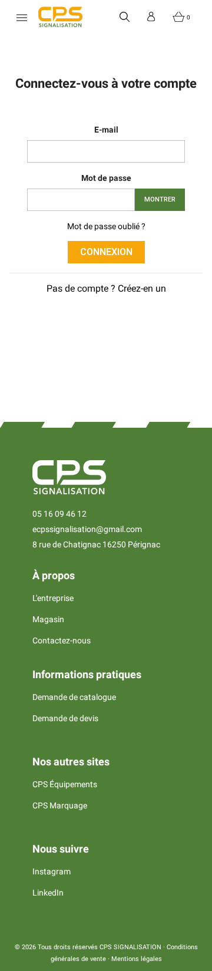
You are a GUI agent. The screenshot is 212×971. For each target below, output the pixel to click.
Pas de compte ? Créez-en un (106, 288)
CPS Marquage (59, 805)
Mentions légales (136, 959)
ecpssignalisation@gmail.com (87, 529)
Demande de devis (65, 718)
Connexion (106, 251)
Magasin (48, 619)
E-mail (106, 129)
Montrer (159, 199)
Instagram (51, 871)
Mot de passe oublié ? (106, 226)
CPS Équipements (64, 784)
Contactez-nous (61, 640)
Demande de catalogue (74, 697)
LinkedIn (48, 892)
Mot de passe (106, 178)
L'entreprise (53, 598)
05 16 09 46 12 (59, 513)
